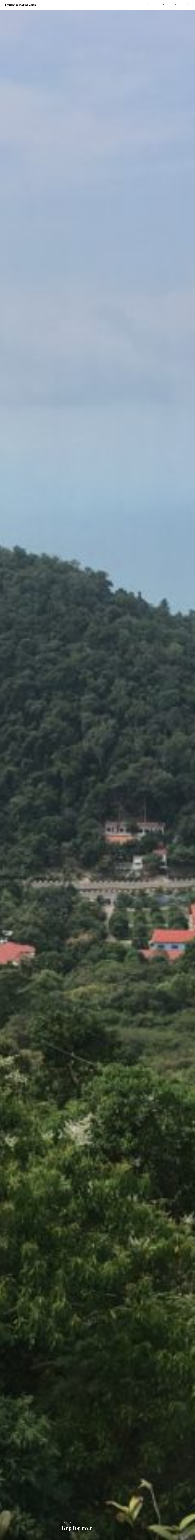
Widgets (191, 6)
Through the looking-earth (19, 5)
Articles (166, 5)
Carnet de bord (154, 5)
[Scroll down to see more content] (97, 1535)
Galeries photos (180, 5)
